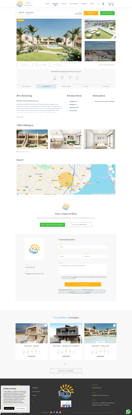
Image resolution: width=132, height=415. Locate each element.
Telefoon (87, 253)
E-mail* (61, 253)
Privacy (91, 412)
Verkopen (84, 4)
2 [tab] (67, 363)
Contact (92, 4)
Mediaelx (113, 412)
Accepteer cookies (9, 408)
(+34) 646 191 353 (30, 267)
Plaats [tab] (85, 86)
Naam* (61, 243)
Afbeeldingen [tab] (66, 86)
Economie (105, 86)
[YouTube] (60, 412)
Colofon (87, 412)
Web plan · (100, 412)
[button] (24, 65)
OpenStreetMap (103, 194)
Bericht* (61, 262)
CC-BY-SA (113, 194)
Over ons (63, 4)
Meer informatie (7, 404)
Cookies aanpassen (20, 408)
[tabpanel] (32, 341)
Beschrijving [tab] (26, 86)
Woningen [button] (55, 4)
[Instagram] (51, 412)
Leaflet (93, 194)
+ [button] (18, 166)
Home (47, 4)
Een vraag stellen (91, 13)
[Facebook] (54, 412)
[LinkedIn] (57, 412)
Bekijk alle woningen (66, 371)
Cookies (95, 412)
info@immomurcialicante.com (34, 274)
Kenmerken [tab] (46, 86)
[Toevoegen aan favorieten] (45, 325)
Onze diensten (74, 4)
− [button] (18, 168)
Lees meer (20, 117)
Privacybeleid (75, 277)
